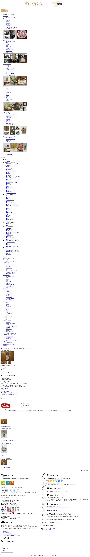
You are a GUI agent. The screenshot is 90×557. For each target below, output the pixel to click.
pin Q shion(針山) (9, 123)
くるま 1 (2, 455)
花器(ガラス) (9, 120)
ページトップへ (85, 470)
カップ (7, 89)
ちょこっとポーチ (10, 68)
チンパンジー (10, 223)
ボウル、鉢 (8, 92)
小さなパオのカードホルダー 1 (8, 440)
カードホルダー (9, 137)
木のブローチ (9, 24)
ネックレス (8, 20)
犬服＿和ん (8, 46)
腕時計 (7, 42)
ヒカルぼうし (9, 51)
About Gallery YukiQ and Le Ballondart (11, 535)
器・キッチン (6, 86)
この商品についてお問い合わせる (10, 392)
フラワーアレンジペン (11, 124)
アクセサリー (6, 18)
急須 (7, 88)
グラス (7, 100)
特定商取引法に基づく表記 (48, 528)
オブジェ (8, 113)
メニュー (4, 157)
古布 (7, 45)
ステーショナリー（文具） (9, 136)
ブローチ (8, 23)
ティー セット (9, 97)
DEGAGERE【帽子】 (11, 41)
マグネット (8, 140)
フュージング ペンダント (12, 27)
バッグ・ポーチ (7, 64)
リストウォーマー (10, 49)
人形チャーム (9, 116)
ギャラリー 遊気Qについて (9, 534)
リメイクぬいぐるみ (10, 115)
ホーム (6, 159)
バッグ (7, 65)
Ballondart (44, 522)
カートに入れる (5, 391)
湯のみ (7, 95)
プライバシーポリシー (62, 507)
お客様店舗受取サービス (10, 250)
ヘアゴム (8, 25)
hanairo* (7, 44)
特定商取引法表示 (51, 507)
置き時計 (8, 121)
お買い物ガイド (7, 531)
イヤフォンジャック (10, 139)
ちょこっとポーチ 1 (5, 426)
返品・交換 (53, 491)
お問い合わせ (6, 532)
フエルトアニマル (9, 222)
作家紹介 (7, 253)
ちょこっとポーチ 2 (5, 467)
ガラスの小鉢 (9, 99)
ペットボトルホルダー (11, 75)
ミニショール (9, 48)
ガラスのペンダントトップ (13, 179)
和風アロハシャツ (10, 52)
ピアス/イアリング (10, 21)
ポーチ (7, 71)
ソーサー (8, 90)
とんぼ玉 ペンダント (11, 28)
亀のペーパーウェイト (11, 17)
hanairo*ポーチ (9, 69)
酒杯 (7, 96)
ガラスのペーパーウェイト (12, 141)
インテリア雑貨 (7, 112)
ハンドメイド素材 (10, 73)
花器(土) (8, 119)
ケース (7, 66)
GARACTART (9, 154)
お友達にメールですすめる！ (8, 394)
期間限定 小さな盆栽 (8, 14)
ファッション (6, 40)
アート (4, 153)
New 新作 (5, 16)
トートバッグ (9, 72)
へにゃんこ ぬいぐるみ (11, 117)
